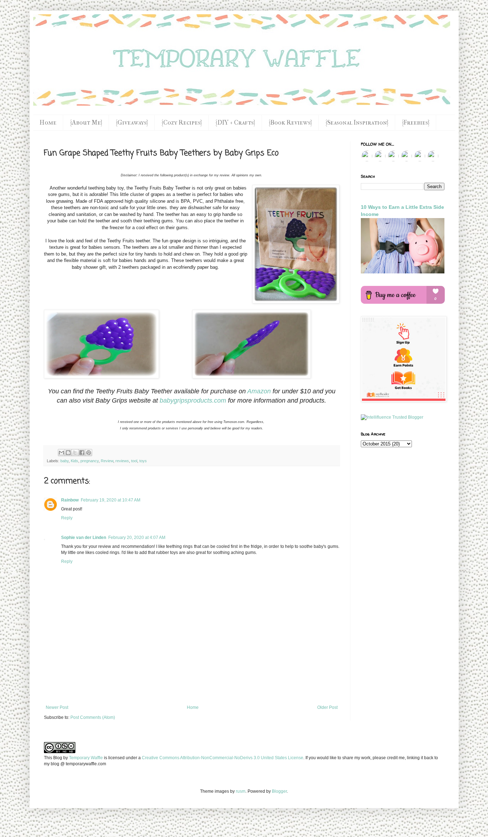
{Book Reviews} (290, 122)
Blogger (279, 791)
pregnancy (89, 461)
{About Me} (86, 122)
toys (143, 461)
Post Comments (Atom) (92, 717)
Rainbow (70, 500)
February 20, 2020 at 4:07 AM (136, 537)
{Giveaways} (132, 122)
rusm (240, 791)
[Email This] (61, 452)
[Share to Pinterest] (88, 452)
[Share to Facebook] (81, 452)
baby (64, 461)
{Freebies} (415, 122)
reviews (122, 461)
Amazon (259, 391)
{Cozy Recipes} (181, 122)
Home (48, 122)
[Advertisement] (191, 685)
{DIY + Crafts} (235, 122)
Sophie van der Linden (83, 537)
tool (134, 461)
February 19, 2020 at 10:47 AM (110, 500)
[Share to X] (75, 452)
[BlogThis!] (68, 452)
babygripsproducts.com (193, 400)
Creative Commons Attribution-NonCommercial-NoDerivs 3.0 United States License (222, 757)
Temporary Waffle (86, 757)
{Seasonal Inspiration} (356, 122)
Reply (67, 517)
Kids (74, 461)
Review (107, 461)
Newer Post (57, 707)
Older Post (327, 707)
